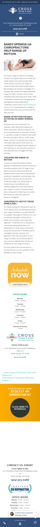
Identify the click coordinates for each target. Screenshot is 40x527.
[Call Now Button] (4, 523)
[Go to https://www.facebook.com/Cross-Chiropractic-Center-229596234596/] (20, 18)
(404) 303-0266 (20, 29)
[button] (20, 408)
